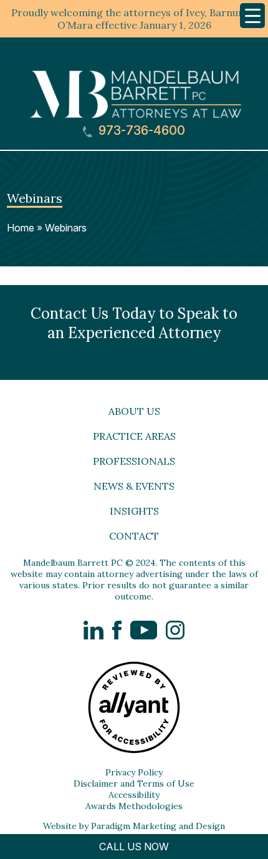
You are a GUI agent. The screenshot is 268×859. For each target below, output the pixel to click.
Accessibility (134, 794)
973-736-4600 (140, 130)
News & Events (134, 486)
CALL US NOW (134, 846)
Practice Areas (134, 436)
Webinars (66, 227)
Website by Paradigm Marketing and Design (134, 826)
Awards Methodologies (134, 806)
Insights (134, 511)
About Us (134, 411)
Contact (134, 536)
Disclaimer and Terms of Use (134, 783)
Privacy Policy (134, 772)
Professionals (134, 461)
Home (20, 227)
